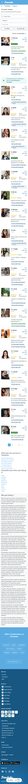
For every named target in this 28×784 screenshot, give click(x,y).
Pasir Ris (3, 489)
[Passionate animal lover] (14, 179)
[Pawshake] (8, 2)
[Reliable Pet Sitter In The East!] (14, 198)
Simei (2, 486)
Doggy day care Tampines (7, 460)
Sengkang (3, 477)
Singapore (3, 484)
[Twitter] (6, 771)
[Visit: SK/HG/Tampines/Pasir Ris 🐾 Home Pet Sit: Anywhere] (14, 397)
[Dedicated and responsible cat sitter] (14, 359)
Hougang (3, 479)
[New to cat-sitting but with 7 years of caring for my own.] (14, 433)
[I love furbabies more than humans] (14, 139)
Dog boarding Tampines (7, 458)
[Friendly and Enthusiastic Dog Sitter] (14, 415)
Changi (3, 491)
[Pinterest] (12, 771)
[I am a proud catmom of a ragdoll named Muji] (14, 276)
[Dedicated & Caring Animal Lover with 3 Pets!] (14, 45)
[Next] (21, 444)
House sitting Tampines (7, 468)
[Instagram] (9, 771)
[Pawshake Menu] (2, 2)
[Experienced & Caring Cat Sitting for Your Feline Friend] (14, 378)
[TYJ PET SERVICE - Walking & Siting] (14, 256)
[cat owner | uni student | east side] (14, 297)
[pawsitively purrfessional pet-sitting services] (14, 217)
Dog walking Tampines (6, 461)
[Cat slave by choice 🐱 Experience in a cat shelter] (14, 159)
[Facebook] (2, 771)
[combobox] (14, 16)
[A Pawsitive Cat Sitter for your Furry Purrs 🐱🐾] (14, 65)
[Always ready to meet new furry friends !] (14, 237)
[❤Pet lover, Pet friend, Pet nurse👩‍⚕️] (14, 95)
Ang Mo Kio (4, 480)
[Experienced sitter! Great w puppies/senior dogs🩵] (14, 338)
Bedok (2, 475)
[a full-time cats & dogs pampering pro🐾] (14, 317)
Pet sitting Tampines (6, 466)
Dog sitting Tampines (6, 463)
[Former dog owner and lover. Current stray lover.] (14, 117)
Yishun (2, 487)
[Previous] (6, 444)
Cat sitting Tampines (6, 465)
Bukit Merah (4, 482)
